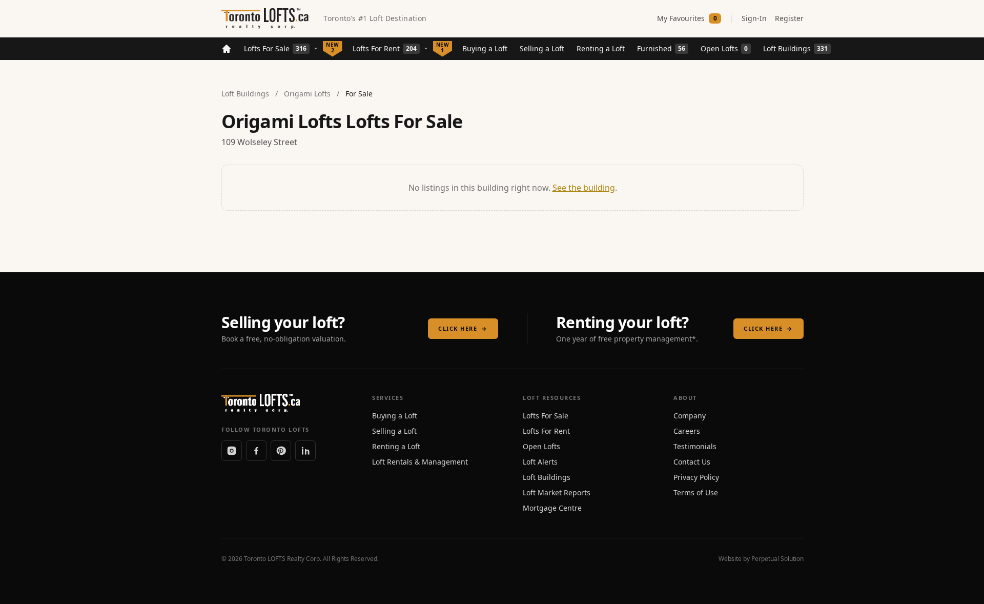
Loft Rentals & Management (420, 462)
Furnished (661, 48)
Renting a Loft (601, 48)
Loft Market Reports (556, 492)
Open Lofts (724, 48)
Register (789, 18)
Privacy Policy (696, 477)
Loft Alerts (540, 462)
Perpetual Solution (777, 558)
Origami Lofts (307, 93)
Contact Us (691, 462)
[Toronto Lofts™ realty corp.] (266, 18)
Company (689, 415)
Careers (686, 431)
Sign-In (754, 18)
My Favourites (687, 18)
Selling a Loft (542, 48)
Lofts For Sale (275, 48)
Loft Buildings (795, 48)
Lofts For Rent (385, 48)
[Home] (226, 48)
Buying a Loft (484, 48)
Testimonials (694, 446)
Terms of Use (695, 492)
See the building (583, 187)
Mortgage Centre (552, 508)
